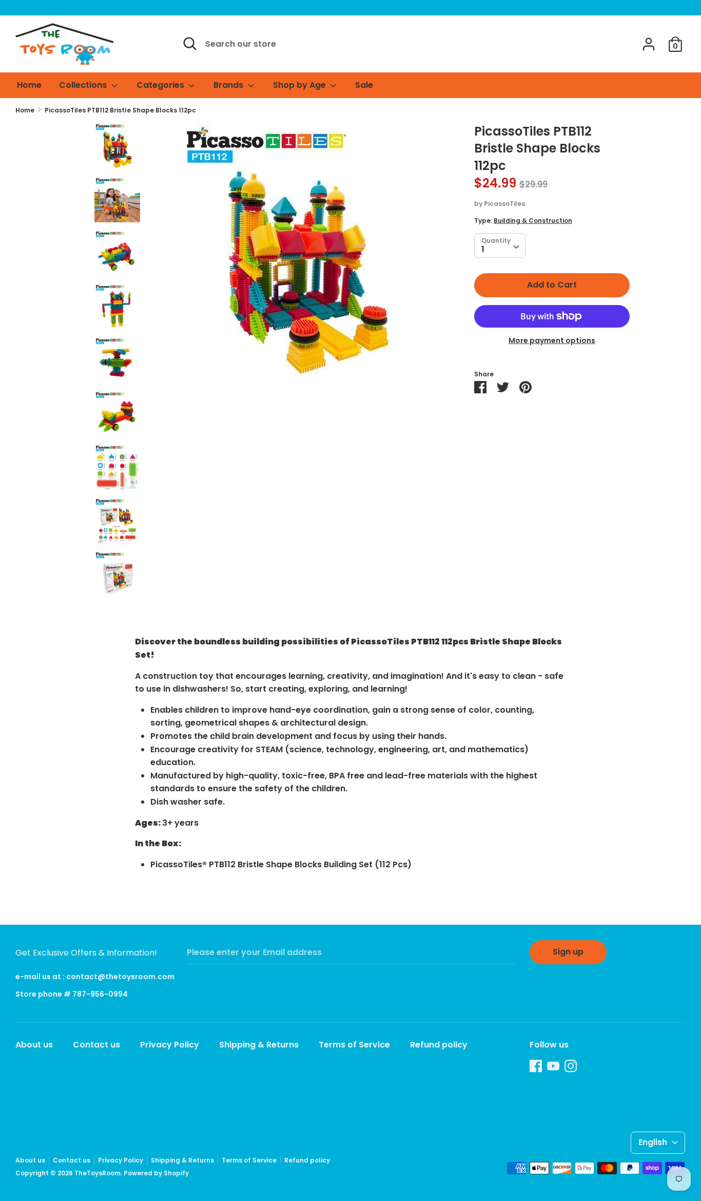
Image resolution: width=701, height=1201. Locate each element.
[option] (307, 255)
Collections (84, 85)
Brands (229, 85)
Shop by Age (300, 85)
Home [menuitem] (29, 85)
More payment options (552, 341)
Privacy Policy (169, 1045)
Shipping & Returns (259, 1045)
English (652, 1142)
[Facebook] (536, 1066)
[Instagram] (570, 1066)
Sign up (568, 952)
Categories (161, 85)
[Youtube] (553, 1066)
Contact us (96, 1045)
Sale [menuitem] (364, 85)
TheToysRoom (97, 1173)
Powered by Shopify (156, 1173)
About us (34, 1045)
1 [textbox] (482, 250)
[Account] (648, 40)
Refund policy (439, 1045)
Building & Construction (533, 221)
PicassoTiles (504, 204)
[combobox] (499, 246)
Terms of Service (354, 1045)
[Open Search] (190, 43)
